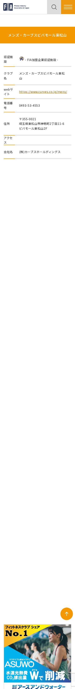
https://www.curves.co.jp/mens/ (43, 92)
